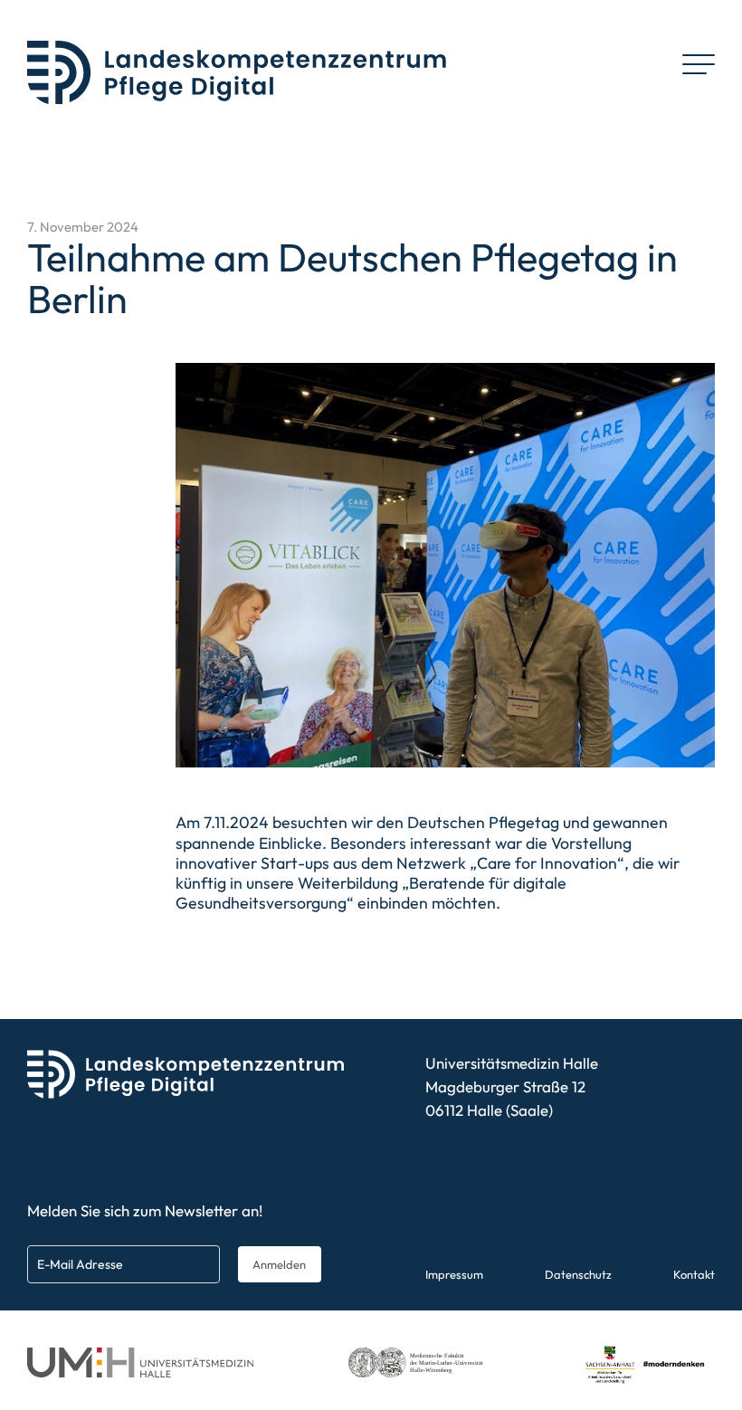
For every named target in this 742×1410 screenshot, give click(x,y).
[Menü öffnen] (698, 64)
